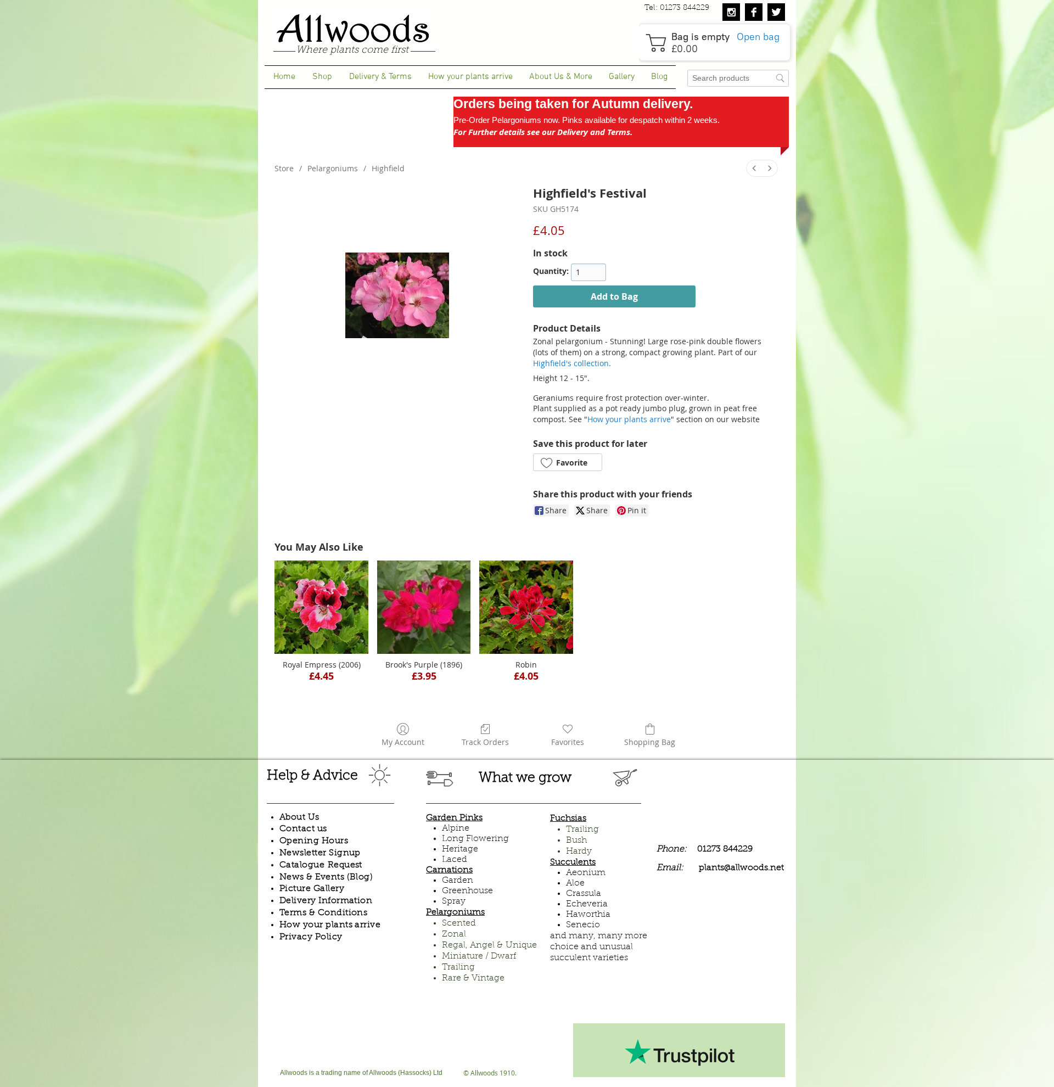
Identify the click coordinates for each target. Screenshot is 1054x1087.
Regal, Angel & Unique (489, 945)
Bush (576, 840)
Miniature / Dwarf (479, 956)
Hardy (579, 851)
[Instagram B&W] (731, 12)
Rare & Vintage (473, 978)
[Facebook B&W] (754, 12)
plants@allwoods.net (741, 868)
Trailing (458, 967)
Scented (459, 923)
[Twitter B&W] (776, 12)
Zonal (454, 934)
